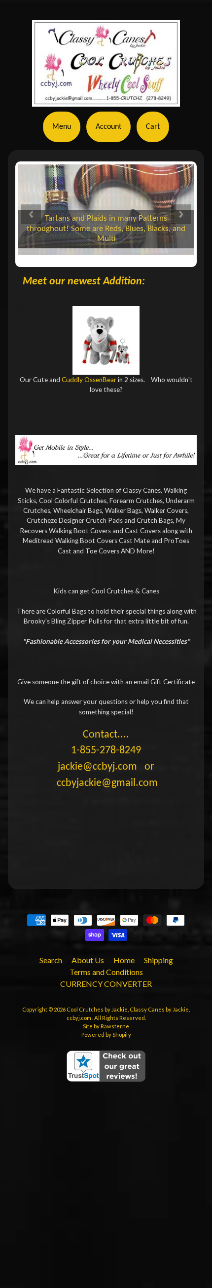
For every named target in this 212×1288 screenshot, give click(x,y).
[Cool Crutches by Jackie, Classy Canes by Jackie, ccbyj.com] (106, 93)
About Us (87, 960)
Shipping (158, 960)
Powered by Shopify (106, 1034)
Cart (153, 127)
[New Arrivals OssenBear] (106, 340)
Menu (61, 127)
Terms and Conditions (106, 971)
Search (50, 960)
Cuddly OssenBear (89, 380)
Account (108, 127)
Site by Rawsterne (106, 1026)
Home (124, 960)
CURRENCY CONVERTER (106, 983)
